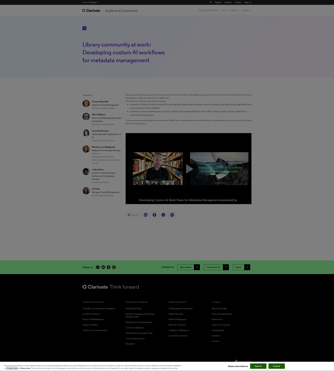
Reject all (258, 366)
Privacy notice (25, 368)
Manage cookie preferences (238, 366)
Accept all (276, 366)
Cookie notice (12, 368)
